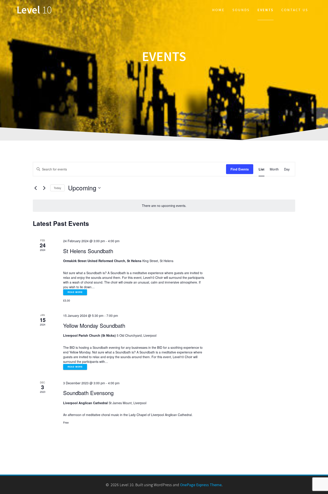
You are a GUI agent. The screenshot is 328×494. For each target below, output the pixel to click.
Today (57, 188)
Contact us (294, 10)
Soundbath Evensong (88, 393)
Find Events (239, 169)
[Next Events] (44, 188)
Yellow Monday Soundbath (94, 325)
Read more (75, 292)
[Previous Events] (35, 188)
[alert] (164, 206)
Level (34, 10)
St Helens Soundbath (88, 251)
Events (265, 10)
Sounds (241, 10)
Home (218, 10)
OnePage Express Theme (201, 484)
